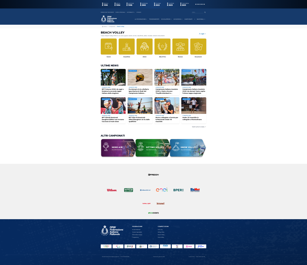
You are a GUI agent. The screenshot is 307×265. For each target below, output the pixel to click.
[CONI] (141, 246)
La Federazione (140, 19)
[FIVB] (165, 246)
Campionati (188, 19)
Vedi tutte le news (198, 127)
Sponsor (139, 12)
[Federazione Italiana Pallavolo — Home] (109, 19)
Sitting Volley (161, 232)
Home (105, 26)
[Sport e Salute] (129, 246)
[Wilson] (112, 190)
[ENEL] (162, 190)
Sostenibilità (130, 12)
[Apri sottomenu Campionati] (194, 19)
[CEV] (177, 246)
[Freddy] (153, 174)
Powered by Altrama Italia (159, 256)
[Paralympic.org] (118, 246)
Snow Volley (161, 237)
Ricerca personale (120, 12)
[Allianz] (145, 190)
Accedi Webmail (136, 229)
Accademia (177, 19)
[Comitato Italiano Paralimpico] (153, 246)
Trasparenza (135, 237)
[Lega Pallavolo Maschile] (200, 246)
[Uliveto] (128, 190)
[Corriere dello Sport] (146, 203)
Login (202, 34)
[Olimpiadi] (106, 246)
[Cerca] (205, 12)
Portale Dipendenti (137, 232)
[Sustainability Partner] (153, 213)
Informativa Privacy (137, 234)
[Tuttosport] (160, 203)
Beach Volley (161, 234)
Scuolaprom (165, 19)
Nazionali (200, 19)
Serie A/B (160, 229)
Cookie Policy (192, 256)
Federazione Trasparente (107, 12)
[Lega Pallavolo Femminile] (189, 246)
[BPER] (178, 190)
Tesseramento (154, 19)
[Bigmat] (195, 190)
